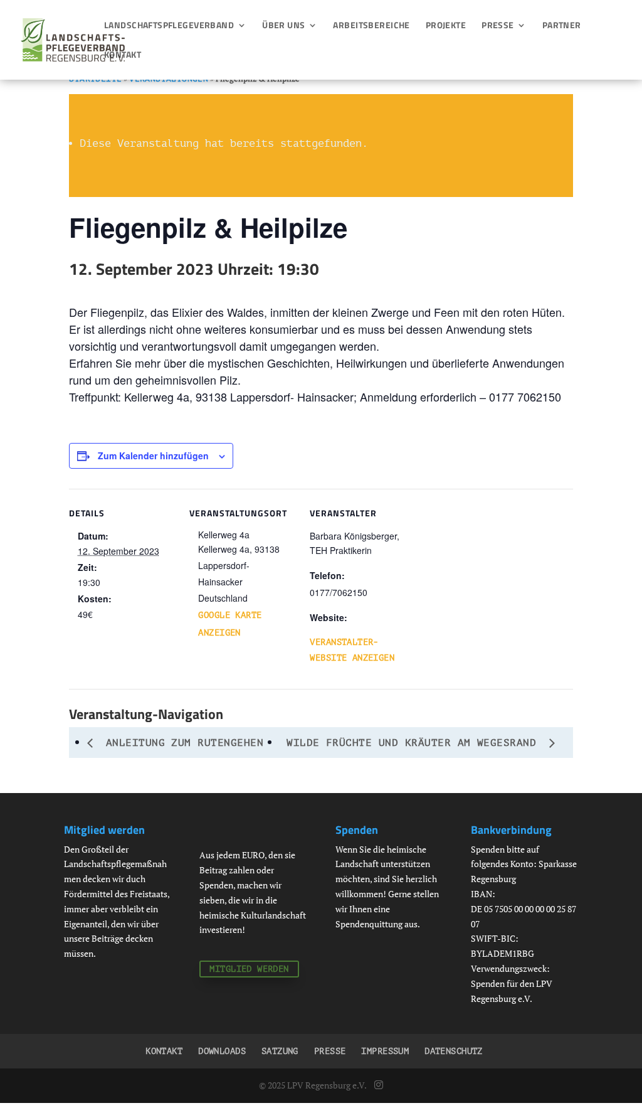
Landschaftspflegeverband (169, 26)
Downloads (222, 1051)
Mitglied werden (248, 969)
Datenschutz (453, 1051)
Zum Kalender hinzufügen (153, 455)
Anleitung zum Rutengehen (181, 742)
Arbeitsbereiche (371, 26)
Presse (498, 26)
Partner (561, 26)
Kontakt (122, 55)
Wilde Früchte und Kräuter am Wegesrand (415, 742)
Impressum (385, 1051)
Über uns (283, 26)
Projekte (446, 26)
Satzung (279, 1051)
